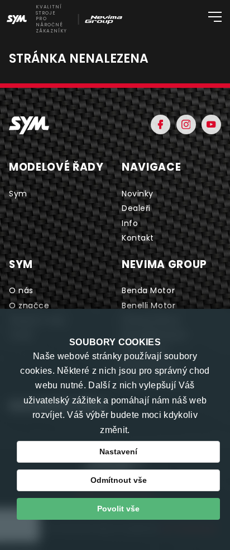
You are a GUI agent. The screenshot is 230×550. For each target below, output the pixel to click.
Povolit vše (118, 508)
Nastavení (118, 451)
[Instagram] (186, 124)
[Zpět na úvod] (29, 125)
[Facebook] (160, 124)
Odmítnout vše (118, 480)
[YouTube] (211, 124)
